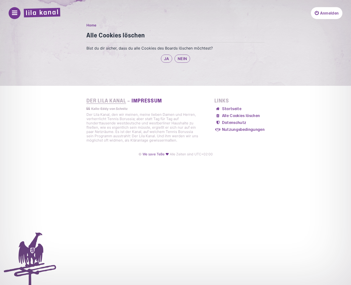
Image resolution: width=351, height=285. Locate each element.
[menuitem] (326, 13)
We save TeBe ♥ (156, 154)
